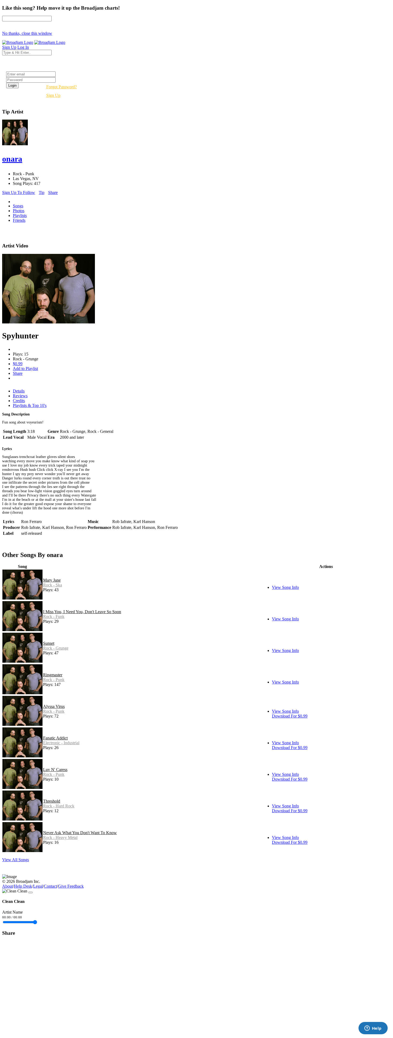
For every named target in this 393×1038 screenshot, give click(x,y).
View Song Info (285, 587)
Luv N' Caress (55, 769)
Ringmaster (52, 675)
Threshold (51, 801)
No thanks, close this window (27, 33)
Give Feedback (71, 886)
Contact (50, 886)
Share (53, 192)
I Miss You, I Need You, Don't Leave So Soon (82, 611)
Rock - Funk (53, 616)
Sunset (48, 643)
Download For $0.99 (289, 716)
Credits (19, 400)
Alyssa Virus (54, 706)
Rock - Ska (52, 585)
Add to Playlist (25, 368)
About (7, 886)
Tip (41, 192)
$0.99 (17, 363)
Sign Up (53, 95)
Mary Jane (52, 580)
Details (19, 391)
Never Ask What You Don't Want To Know (80, 832)
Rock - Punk (53, 679)
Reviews (20, 396)
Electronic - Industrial (61, 743)
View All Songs (15, 859)
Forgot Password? (61, 87)
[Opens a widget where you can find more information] (373, 1028)
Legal (38, 886)
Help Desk (23, 886)
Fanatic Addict (55, 738)
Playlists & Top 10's (30, 405)
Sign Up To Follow (18, 192)
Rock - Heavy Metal (60, 837)
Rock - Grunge (55, 648)
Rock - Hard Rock (58, 806)
